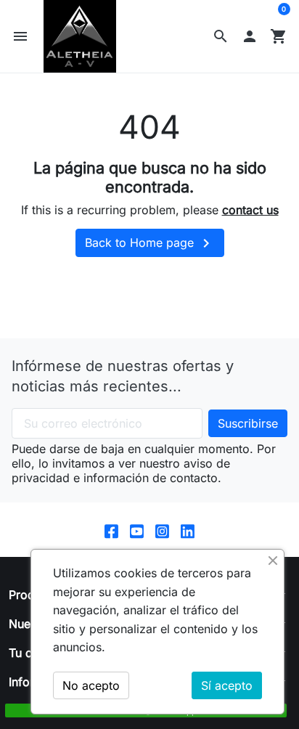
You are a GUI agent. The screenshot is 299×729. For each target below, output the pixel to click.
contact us (250, 210)
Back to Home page (150, 243)
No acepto (91, 685)
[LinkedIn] (187, 529)
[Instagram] (162, 529)
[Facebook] (111, 529)
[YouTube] (137, 529)
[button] (220, 36)
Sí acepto (227, 685)
